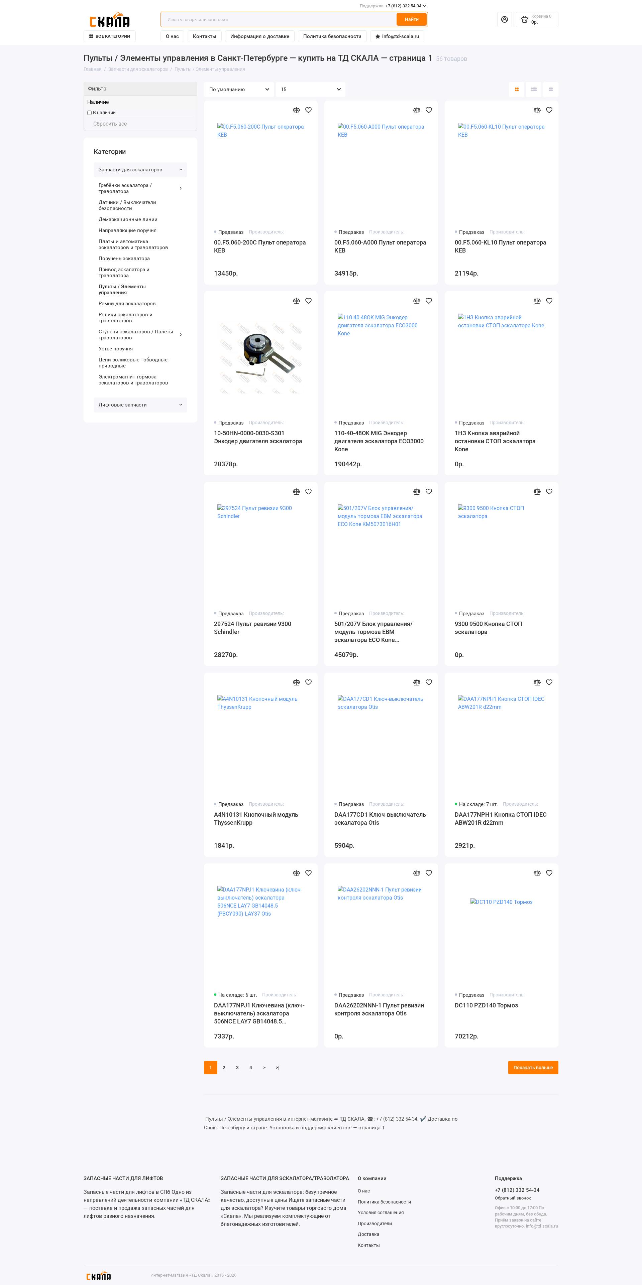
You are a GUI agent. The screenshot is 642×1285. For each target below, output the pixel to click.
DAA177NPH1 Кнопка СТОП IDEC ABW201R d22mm (501, 818)
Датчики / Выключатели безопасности (127, 205)
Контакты (204, 36)
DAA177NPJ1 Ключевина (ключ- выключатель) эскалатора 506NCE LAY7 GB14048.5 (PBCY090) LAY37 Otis (259, 1013)
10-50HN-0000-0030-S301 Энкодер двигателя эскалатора (258, 437)
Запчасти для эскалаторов (131, 170)
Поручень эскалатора (124, 259)
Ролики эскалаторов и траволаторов (125, 318)
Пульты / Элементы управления (122, 290)
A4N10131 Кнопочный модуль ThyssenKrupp (256, 818)
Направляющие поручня (127, 230)
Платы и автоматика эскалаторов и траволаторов (133, 244)
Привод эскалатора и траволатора (124, 273)
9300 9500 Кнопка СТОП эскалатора (488, 627)
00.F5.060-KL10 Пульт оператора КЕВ (500, 246)
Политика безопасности (332, 36)
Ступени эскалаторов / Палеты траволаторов (136, 335)
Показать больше (533, 1067)
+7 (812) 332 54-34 (390, 5)
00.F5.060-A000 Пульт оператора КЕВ (380, 246)
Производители (375, 1223)
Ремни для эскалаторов (127, 304)
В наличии (104, 112)
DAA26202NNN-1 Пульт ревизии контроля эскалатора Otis (379, 1009)
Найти (412, 19)
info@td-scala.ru (400, 36)
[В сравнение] (296, 110)
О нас (172, 36)
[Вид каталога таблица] (550, 89)
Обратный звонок (513, 1197)
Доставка (369, 1234)
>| (278, 1067)
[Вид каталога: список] (533, 89)
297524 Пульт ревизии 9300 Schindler (252, 627)
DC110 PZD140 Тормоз (486, 1005)
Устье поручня (116, 349)
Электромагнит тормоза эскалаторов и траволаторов (133, 380)
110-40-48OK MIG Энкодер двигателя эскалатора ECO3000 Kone (379, 441)
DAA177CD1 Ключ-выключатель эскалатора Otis (380, 818)
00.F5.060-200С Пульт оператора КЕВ (260, 246)
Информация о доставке (259, 36)
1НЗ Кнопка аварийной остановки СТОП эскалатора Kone (495, 441)
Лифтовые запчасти (123, 405)
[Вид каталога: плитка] (516, 89)
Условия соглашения (381, 1212)
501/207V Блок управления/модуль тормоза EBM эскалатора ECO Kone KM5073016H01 (373, 632)
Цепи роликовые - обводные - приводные (134, 363)
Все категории (113, 36)
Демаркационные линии (128, 219)
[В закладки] (308, 110)
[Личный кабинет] (504, 19)
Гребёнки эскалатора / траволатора (125, 188)
